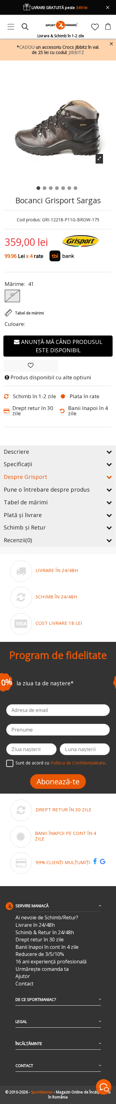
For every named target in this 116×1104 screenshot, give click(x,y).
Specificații (18, 464)
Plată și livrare (23, 515)
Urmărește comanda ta (42, 969)
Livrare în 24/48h (35, 925)
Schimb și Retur (25, 527)
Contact (24, 983)
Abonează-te (58, 781)
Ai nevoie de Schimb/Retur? (46, 917)
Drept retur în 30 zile (39, 939)
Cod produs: (29, 220)
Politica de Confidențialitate (77, 763)
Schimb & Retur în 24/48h (44, 932)
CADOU (27, 47)
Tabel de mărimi (26, 502)
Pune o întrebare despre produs (47, 489)
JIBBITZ (76, 52)
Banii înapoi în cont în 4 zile (47, 947)
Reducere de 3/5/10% (39, 954)
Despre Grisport (25, 476)
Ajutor (22, 976)
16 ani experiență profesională (51, 961)
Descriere (16, 451)
